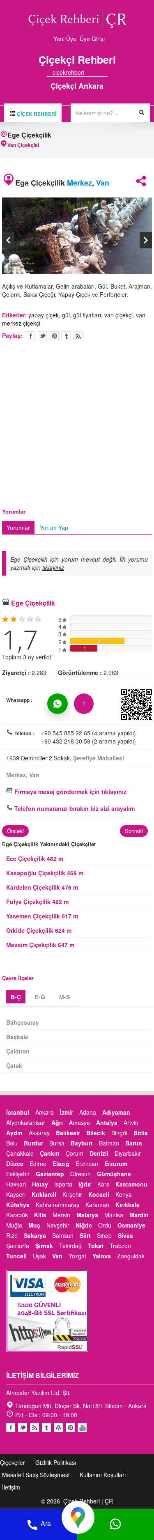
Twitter (42, 336)
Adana (87, 1112)
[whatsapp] (57, 703)
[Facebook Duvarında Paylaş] (30, 336)
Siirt (85, 1235)
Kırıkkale (127, 1204)
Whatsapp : (19, 700)
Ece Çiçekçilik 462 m (34, 858)
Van (102, 182)
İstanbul (17, 1112)
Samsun (63, 1235)
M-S (64, 997)
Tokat (95, 1246)
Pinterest (70, 1427)
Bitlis (140, 1133)
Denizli (99, 1153)
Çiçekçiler (12, 1462)
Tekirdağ (70, 1246)
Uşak (39, 1256)
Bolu (12, 1143)
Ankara (44, 1112)
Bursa (56, 1143)
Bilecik (95, 1133)
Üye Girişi (92, 38)
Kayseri (15, 1194)
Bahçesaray (22, 1022)
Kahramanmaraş (57, 1204)
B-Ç (16, 997)
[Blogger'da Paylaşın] (78, 336)
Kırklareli (44, 1194)
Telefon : (24, 733)
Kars (103, 1184)
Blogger (34, 1427)
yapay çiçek (43, 315)
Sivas (125, 1235)
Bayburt (82, 1143)
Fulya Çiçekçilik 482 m (37, 901)
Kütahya (18, 1204)
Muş (34, 1225)
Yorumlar (18, 527)
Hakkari (16, 1184)
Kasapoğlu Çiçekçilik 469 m (44, 873)
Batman (109, 1143)
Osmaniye (131, 1225)
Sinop (104, 1235)
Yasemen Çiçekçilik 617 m (42, 916)
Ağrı (57, 1122)
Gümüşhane (114, 1174)
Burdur (33, 1143)
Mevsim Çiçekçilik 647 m (40, 945)
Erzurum (115, 1163)
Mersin (61, 1215)
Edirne (38, 1163)
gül (66, 315)
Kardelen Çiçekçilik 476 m (42, 887)
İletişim (11, 1487)
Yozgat (77, 1256)
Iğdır (84, 1184)
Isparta (63, 1184)
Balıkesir (68, 1133)
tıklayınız (53, 567)
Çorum (74, 1153)
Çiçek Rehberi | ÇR (88, 1501)
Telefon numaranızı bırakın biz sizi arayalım (74, 808)
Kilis (40, 1215)
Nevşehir (57, 1225)
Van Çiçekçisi (23, 145)
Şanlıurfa (17, 1246)
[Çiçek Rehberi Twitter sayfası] (90, 72)
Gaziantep (50, 1174)
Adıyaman (116, 1112)
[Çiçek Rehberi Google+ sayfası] (97, 72)
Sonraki (134, 831)
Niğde (84, 1225)
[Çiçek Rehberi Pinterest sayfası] (105, 72)
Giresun (80, 1174)
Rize (12, 1235)
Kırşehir (72, 1194)
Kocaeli (98, 1194)
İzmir (66, 1112)
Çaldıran (18, 1051)
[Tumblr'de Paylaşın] (66, 336)
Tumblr (46, 1427)
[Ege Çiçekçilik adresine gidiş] (78, 1516)
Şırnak (44, 1246)
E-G (40, 997)
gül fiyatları (87, 315)
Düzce (14, 1163)
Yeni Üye (64, 38)
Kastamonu (131, 1184)
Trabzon (120, 1246)
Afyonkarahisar (25, 1122)
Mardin (139, 1215)
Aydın (14, 1133)
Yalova (101, 1256)
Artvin (131, 1122)
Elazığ (61, 1163)
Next (146, 240)
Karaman (97, 1204)
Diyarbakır (128, 1153)
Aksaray (39, 1133)
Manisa (113, 1215)
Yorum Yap (54, 527)
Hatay (40, 1184)
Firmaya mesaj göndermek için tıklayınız (69, 791)
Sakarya (35, 1235)
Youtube (58, 1427)
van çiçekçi (118, 315)
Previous (8, 240)
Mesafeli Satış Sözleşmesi (35, 1475)
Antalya (106, 1122)
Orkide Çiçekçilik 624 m (38, 930)
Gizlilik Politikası (55, 1462)
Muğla (14, 1225)
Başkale (17, 1037)
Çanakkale (20, 1153)
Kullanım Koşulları (103, 1475)
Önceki (15, 831)
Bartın (133, 1143)
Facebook (11, 1427)
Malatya (87, 1215)
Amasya (79, 1122)
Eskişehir (18, 1174)
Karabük (17, 1215)
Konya (123, 1194)
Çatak (14, 1065)
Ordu (104, 1225)
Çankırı (50, 1153)
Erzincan (87, 1163)
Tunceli (16, 1256)
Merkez (79, 182)
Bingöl (119, 1133)
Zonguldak (131, 1256)
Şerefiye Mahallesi (98, 758)
